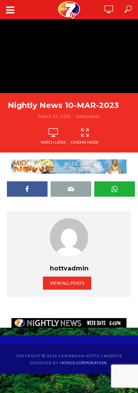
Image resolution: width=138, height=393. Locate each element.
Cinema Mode (85, 142)
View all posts (67, 283)
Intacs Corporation (83, 362)
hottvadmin (88, 116)
